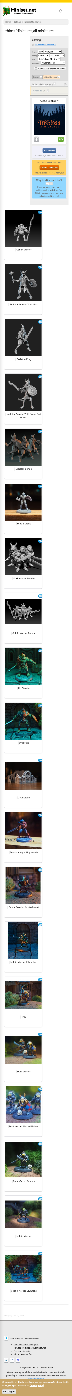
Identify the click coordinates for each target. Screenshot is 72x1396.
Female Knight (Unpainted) (24, 852)
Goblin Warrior (23, 249)
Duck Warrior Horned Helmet (24, 1126)
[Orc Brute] (23, 739)
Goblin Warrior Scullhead (24, 1290)
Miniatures (37, 90)
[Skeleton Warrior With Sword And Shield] (23, 410)
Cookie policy (37, 1385)
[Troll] (23, 1013)
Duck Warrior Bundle (23, 578)
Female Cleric (24, 523)
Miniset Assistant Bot (23, 1354)
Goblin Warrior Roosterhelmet (24, 907)
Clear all (36, 77)
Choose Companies (49, 167)
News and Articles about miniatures (30, 1347)
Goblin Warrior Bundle (23, 633)
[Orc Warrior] (23, 684)
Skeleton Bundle (24, 468)
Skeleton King (24, 359)
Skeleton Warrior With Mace (24, 304)
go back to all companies (45, 44)
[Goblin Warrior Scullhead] (23, 1287)
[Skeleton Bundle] (23, 465)
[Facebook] (12, 1362)
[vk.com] (6, 1362)
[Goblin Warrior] (23, 246)
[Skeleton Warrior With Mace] (23, 301)
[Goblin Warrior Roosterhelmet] (23, 903)
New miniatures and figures (26, 1344)
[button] (61, 11)
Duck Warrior (23, 1071)
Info (61, 139)
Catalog (17, 22)
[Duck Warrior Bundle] (23, 575)
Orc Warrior (24, 688)
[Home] (19, 11)
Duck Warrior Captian (24, 1181)
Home (8, 22)
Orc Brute (24, 742)
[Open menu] (67, 11)
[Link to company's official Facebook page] (36, 141)
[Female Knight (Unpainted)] (23, 849)
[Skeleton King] (23, 355)
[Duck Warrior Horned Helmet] (23, 1123)
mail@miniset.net (36, 1378)
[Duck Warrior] (23, 1068)
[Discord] (18, 1362)
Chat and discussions (23, 1351)
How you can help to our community (36, 1367)
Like (50, 183)
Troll (24, 1016)
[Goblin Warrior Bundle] (23, 629)
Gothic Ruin (24, 797)
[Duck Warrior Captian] (23, 1177)
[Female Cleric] (23, 520)
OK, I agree (9, 1391)
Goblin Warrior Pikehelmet (24, 962)
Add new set (49, 150)
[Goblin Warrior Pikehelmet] (23, 958)
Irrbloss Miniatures (32, 22)
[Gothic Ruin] (23, 794)
